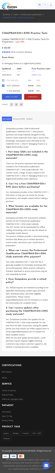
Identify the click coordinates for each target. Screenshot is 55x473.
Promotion (6, 412)
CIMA (15, 14)
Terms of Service (9, 390)
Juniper (6, 433)
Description (7, 119)
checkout (33, 96)
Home (7, 14)
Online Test (36, 75)
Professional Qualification (31, 14)
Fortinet (25, 433)
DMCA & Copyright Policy (12, 399)
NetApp (16, 433)
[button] (39, 4)
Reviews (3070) (19, 119)
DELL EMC (36, 433)
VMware (6, 438)
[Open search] (45, 4)
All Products (7, 372)
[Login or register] (50, 4)
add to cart (12, 96)
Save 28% (19, 41)
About (4, 377)
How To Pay (7, 416)
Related (29, 119)
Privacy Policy (7, 420)
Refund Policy (7, 395)
